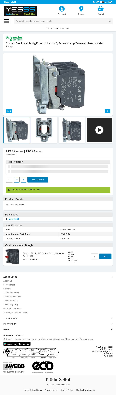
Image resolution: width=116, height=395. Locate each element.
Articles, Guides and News (15, 312)
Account (62, 14)
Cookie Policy (67, 390)
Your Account (11, 318)
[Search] (110, 21)
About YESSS (10, 277)
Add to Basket (38, 180)
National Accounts (12, 308)
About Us (7, 281)
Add (105, 256)
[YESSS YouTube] (65, 380)
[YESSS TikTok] (69, 380)
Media (6, 329)
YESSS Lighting (10, 304)
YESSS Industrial (11, 293)
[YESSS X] (60, 380)
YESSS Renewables (12, 297)
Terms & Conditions (32, 390)
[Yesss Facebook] (47, 380)
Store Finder (9, 285)
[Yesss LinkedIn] (56, 380)
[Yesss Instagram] (51, 380)
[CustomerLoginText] (61, 8)
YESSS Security (10, 301)
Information (9, 324)
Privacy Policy (51, 390)
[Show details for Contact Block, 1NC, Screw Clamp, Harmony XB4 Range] (13, 256)
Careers (7, 289)
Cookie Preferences (85, 390)
